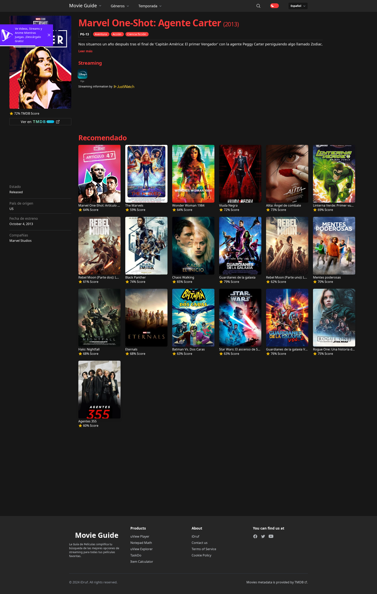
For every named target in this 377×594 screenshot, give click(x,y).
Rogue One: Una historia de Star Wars (341, 349)
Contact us (200, 543)
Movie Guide (83, 5)
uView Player (139, 536)
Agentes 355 (87, 421)
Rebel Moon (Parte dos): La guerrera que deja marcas (118, 277)
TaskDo (135, 555)
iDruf (195, 536)
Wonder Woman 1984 (188, 205)
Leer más (85, 51)
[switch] (274, 5)
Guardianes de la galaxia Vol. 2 (288, 349)
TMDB (299, 582)
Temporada (147, 6)
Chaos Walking (183, 277)
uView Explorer (141, 549)
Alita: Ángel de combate (283, 205)
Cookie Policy (201, 555)
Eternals (131, 349)
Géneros (118, 6)
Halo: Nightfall (89, 349)
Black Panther (135, 277)
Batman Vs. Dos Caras (188, 349)
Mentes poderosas (327, 277)
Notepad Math (141, 543)
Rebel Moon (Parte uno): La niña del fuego (297, 277)
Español (296, 6)
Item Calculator (141, 561)
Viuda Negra (228, 205)
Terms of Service (204, 549)
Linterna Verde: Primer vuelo (334, 205)
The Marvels (134, 205)
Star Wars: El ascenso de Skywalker (245, 349)
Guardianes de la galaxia (237, 277)
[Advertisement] (40, 156)
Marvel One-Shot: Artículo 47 (99, 205)
